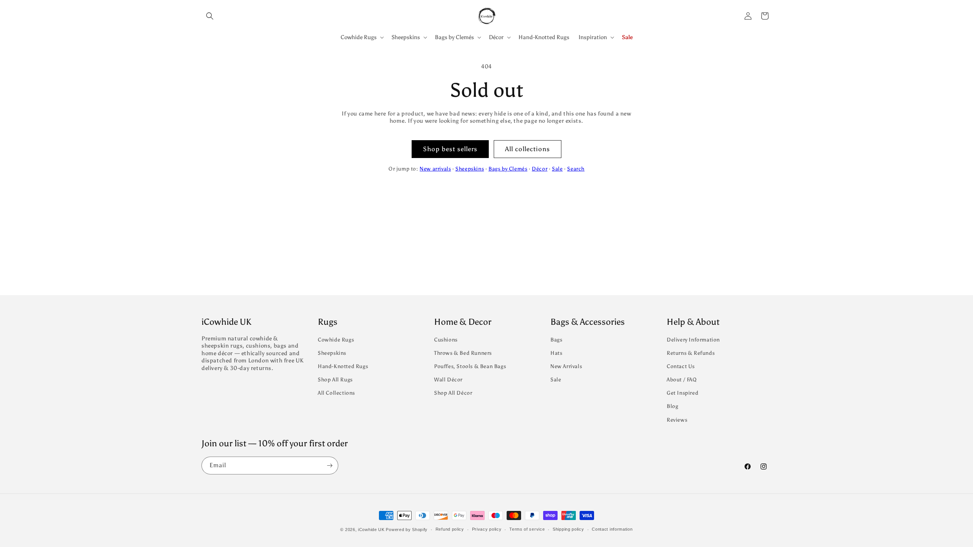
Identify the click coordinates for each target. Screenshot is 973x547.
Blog (672, 406)
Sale (557, 169)
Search (576, 169)
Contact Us (681, 366)
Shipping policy (568, 529)
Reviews (677, 420)
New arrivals (435, 169)
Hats (556, 353)
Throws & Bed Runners (463, 353)
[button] (209, 16)
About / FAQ (682, 379)
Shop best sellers (450, 149)
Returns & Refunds (691, 353)
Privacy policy (487, 529)
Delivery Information (693, 340)
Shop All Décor (453, 393)
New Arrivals (566, 366)
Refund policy (450, 529)
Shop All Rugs (335, 379)
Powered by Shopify (407, 529)
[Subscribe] (329, 465)
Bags (556, 340)
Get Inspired (682, 393)
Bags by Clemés (507, 169)
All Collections (336, 393)
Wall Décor (448, 379)
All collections (527, 149)
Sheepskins (469, 169)
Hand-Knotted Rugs (343, 366)
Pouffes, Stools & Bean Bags (470, 366)
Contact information (612, 529)
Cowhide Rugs (336, 340)
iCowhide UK (371, 529)
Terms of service (527, 529)
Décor (539, 169)
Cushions (446, 340)
